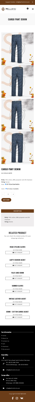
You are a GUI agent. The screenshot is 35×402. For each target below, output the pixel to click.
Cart (3, 344)
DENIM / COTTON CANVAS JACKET (17, 312)
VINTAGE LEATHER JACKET (17, 299)
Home (4, 335)
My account (6, 349)
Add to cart (6, 200)
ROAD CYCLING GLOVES (17, 247)
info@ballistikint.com (23, 2)
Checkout (5, 346)
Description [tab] (18, 211)
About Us (5, 338)
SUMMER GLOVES (17, 286)
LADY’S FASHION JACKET (17, 260)
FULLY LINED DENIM (17, 273)
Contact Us (5, 341)
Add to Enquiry (18, 252)
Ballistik (23, 394)
